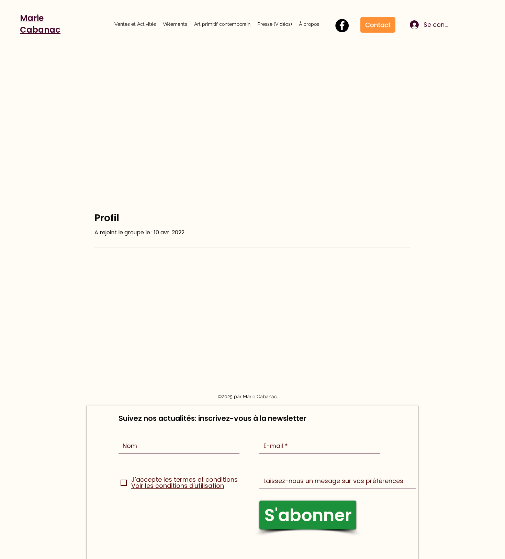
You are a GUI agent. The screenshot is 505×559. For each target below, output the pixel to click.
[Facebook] (342, 25)
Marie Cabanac (40, 23)
